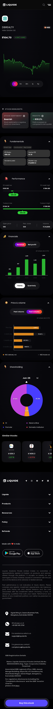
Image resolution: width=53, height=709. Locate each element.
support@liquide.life (19, 636)
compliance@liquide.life (21, 647)
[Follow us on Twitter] (42, 480)
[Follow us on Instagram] (31, 481)
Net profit (32, 245)
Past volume (34, 312)
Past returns (19, 312)
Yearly (20, 286)
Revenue (20, 245)
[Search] (43, 4)
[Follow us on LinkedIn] (48, 481)
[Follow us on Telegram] (26, 481)
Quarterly (31, 286)
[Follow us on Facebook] (37, 481)
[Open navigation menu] (49, 5)
